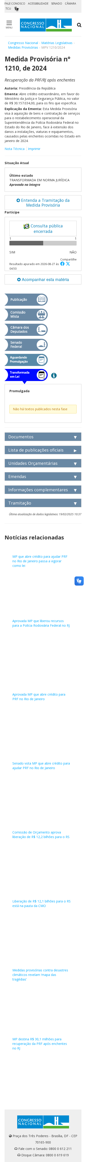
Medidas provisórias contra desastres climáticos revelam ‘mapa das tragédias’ (40, 974)
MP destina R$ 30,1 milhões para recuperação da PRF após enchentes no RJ (39, 1043)
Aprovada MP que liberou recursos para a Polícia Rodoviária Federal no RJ (41, 623)
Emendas (17, 476)
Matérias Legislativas (56, 43)
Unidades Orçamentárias (33, 463)
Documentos (20, 436)
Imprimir (34, 149)
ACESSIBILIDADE (38, 3)
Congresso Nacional (23, 43)
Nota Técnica (15, 149)
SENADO (56, 3)
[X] (68, 263)
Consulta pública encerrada (46, 228)
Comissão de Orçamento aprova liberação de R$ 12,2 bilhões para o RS (40, 834)
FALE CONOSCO (15, 3)
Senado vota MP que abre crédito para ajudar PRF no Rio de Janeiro (41, 765)
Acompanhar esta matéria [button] (45, 279)
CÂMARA (70, 3)
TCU (8, 9)
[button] (63, 263)
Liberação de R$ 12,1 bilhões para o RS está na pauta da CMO (41, 903)
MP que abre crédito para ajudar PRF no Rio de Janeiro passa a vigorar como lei (39, 561)
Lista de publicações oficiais (36, 450)
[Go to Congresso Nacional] (46, 25)
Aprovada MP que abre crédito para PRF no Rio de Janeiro (38, 696)
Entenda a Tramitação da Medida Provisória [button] (45, 202)
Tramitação (19, 503)
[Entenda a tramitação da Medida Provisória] (54, 375)
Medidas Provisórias (23, 47)
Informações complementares (38, 489)
